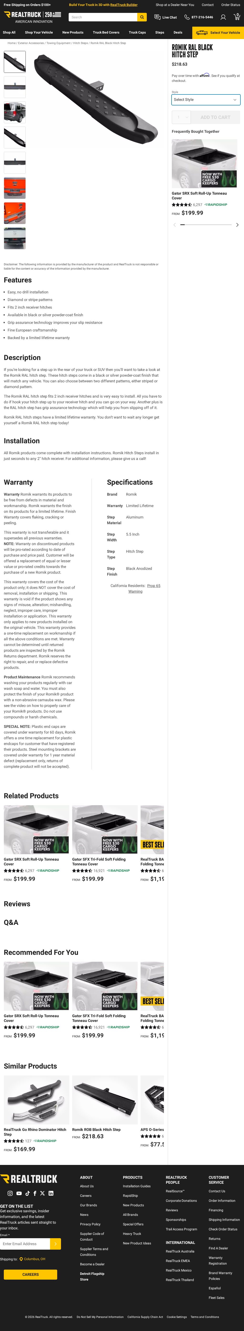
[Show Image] (15, 62)
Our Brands (88, 1205)
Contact (208, 5)
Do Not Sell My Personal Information (100, 1317)
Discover (9, 45)
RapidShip (130, 1196)
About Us (87, 1186)
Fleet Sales (216, 1298)
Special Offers (133, 1224)
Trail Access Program (181, 1229)
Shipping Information (224, 1220)
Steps (159, 32)
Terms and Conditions (205, 1317)
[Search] (142, 17)
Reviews (172, 1210)
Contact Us (217, 1191)
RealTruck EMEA (178, 1261)
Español (215, 1288)
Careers (86, 1196)
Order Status (230, 5)
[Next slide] (237, 225)
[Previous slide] (175, 225)
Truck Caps (137, 32)
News (84, 1215)
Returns (214, 1239)
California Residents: (135, 588)
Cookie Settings (177, 1317)
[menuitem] (9, 33)
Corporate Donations (181, 1201)
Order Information (222, 1201)
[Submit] (55, 1244)
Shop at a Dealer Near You (175, 5)
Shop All (9, 32)
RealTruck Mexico (179, 1270)
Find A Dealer (218, 1248)
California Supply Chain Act (145, 1317)
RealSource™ (175, 1191)
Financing (216, 1210)
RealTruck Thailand (180, 1280)
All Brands (130, 1215)
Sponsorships (176, 1220)
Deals (178, 32)
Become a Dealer (92, 1264)
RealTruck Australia (180, 1251)
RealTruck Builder (123, 5)
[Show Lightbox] (96, 99)
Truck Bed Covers (106, 32)
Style (175, 92)
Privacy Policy (90, 1224)
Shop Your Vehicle (39, 32)
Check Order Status (223, 1229)
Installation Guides (137, 1186)
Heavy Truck (132, 1234)
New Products (72, 32)
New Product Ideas (137, 1243)
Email (5, 1235)
